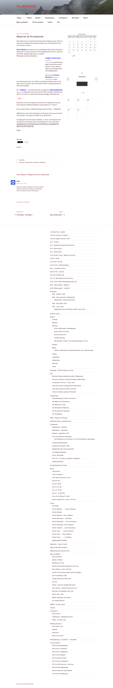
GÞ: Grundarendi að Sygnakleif (61, 411)
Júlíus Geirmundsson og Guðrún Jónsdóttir (64, 389)
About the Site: (56, 613)
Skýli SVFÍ (55, 363)
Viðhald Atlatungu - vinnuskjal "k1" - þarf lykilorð (63, 639)
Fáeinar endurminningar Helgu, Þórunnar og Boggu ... (67, 572)
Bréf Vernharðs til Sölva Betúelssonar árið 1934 (65, 566)
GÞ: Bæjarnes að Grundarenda (61, 401)
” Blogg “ (19, 18)
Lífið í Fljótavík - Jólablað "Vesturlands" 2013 (64, 588)
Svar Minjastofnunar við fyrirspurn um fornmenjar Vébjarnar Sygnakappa (74, 439)
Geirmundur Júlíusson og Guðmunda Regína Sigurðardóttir (68, 379)
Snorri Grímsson (40, 162)
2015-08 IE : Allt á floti (56, 262)
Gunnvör (54, 582)
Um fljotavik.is (54, 611)
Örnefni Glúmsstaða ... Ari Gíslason (62, 518)
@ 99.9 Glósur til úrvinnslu (61, 331)
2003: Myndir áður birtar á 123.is (61, 477)
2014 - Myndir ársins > (56, 248)
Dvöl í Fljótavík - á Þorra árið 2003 (61, 569)
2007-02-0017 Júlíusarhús (59, 648)
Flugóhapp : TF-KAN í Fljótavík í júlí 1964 (61, 370)
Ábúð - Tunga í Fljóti (57, 306)
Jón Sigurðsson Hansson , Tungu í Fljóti (63, 382)
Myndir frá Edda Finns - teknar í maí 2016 (64, 499)
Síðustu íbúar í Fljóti (57, 594)
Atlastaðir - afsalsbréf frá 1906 (60, 433)
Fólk (58, 22)
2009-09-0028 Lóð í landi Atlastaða (62, 670)
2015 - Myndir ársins (56, 252)
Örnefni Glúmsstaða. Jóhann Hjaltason (63, 525)
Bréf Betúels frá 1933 (58, 563)
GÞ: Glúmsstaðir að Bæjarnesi (60, 408)
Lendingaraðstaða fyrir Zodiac (58, 465)
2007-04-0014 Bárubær (58, 655)
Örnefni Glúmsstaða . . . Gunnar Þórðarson (64, 521)
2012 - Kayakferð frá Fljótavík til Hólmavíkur (62, 245)
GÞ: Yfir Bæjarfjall (57, 414)
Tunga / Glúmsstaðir (57, 455)
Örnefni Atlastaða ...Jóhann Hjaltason (62, 515)
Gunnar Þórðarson (26, 162)
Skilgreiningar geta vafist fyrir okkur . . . (61, 551)
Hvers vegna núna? (57, 626)
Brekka (54, 348)
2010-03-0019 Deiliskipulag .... (60, 673)
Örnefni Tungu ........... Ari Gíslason (62, 537)
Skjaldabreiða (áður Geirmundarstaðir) (63, 449)
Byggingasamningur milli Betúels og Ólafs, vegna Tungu (69, 309)
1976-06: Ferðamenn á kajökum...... (60, 235)
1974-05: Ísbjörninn (57, 474)
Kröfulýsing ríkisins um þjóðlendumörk (60, 421)
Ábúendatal (75, 18)
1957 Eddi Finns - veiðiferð (57, 232)
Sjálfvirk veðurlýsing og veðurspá (61, 597)
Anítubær (54, 319)
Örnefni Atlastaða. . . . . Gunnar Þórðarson (64, 509)
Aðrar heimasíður (57, 557)
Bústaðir (37, 18)
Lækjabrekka (55, 357)
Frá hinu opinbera (37, 22)
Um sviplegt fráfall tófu (58, 600)
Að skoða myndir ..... (56, 313)
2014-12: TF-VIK (56, 490)
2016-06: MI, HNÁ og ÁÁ (57, 275)
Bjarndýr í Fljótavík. (57, 560)
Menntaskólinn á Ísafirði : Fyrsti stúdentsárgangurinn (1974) (71, 341)
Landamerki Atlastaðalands (59, 443)
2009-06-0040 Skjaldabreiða (60, 667)
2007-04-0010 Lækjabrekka (60, 652)
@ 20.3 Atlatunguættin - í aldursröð (60, 288)
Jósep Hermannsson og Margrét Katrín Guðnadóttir (66, 386)
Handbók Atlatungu (59, 338)
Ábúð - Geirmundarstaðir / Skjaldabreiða (63, 297)
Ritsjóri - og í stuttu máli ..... (59, 620)
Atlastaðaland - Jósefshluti (59, 427)
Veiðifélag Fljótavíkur (56, 624)
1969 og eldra (56, 471)
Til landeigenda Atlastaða (59, 452)
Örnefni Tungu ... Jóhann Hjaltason (62, 534)
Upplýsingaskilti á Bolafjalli (59, 540)
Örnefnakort (55, 506)
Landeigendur (63, 18)
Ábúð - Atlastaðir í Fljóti (58, 294)
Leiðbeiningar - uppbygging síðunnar (62, 617)
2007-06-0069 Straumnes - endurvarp (62, 664)
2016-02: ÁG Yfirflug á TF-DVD (60, 496)
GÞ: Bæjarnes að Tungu (59, 404)
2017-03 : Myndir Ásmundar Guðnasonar (61, 278)
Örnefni (50, 22)
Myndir (86, 18)
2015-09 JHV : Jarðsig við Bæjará (59, 265)
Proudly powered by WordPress (25, 684)
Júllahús (54, 354)
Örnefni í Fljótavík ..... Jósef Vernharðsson (64, 528)
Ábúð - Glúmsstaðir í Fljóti (59, 303)
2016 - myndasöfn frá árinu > (58, 268)
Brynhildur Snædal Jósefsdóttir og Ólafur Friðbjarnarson (67, 376)
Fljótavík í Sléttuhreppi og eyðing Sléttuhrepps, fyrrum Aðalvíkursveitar (74, 350)
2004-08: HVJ (56, 480)
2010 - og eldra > (55, 242)
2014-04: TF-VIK (56, 487)
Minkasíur (55, 629)
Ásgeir (26, 33)
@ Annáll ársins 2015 (60, 334)
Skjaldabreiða (56, 360)
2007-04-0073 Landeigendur (60, 661)
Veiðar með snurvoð (57, 635)
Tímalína (29, 18)
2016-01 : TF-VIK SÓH (58, 493)
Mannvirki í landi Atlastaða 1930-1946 (62, 591)
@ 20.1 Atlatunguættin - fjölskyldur (59, 285)
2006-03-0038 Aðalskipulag (60, 645)
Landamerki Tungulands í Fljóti (60, 446)
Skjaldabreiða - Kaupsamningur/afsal (64, 300)
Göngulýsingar (49, 18)
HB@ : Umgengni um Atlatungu (59, 418)
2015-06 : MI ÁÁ (54, 258)
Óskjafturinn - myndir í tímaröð (58, 544)
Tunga (54, 366)
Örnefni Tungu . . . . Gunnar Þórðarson (63, 531)
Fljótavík (26, 6)
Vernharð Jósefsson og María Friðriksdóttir (64, 392)
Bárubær (54, 344)
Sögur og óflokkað (22, 22)
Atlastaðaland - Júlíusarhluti (60, 430)
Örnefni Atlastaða (57, 512)
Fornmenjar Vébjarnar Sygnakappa (62, 436)
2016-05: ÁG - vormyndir (57, 272)
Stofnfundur (55, 632)
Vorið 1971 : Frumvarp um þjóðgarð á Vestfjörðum (66, 458)
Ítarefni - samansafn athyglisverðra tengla (63, 585)
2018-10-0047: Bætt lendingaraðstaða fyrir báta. (63, 281)
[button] (80, 92)
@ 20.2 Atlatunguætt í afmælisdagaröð (65, 328)
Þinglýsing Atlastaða (57, 461)
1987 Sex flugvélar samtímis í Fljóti (60, 238)
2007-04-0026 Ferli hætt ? (59, 658)
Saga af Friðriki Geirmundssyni (58, 547)
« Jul (73, 55)
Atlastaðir (54, 323)
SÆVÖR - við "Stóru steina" (57, 604)
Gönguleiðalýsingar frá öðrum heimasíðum (64, 398)
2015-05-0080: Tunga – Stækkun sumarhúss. (62, 255)
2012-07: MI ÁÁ (56, 484)
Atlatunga (54, 326)
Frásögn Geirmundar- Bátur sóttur (61, 578)
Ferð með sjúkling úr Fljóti (59, 575)
